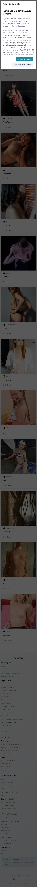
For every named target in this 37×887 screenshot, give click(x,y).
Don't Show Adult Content (23, 64)
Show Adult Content (24, 59)
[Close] (33, 4)
